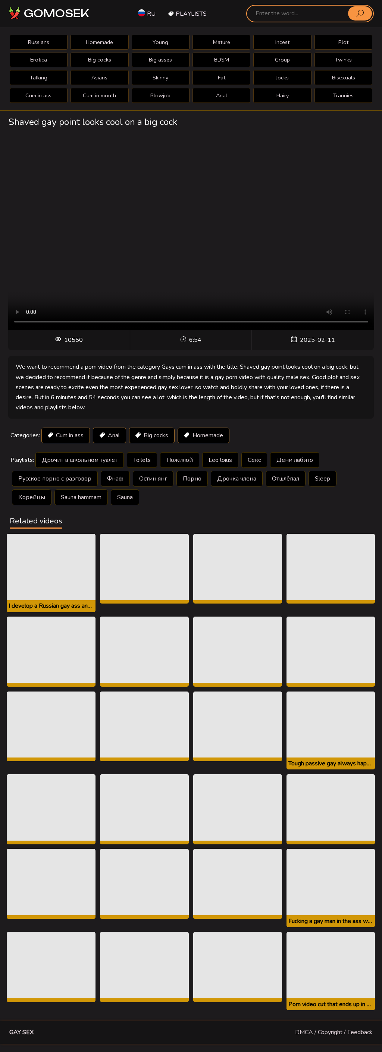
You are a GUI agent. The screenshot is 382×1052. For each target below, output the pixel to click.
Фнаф (115, 479)
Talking (38, 77)
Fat (221, 77)
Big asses (160, 59)
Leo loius (220, 460)
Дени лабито (294, 460)
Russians (38, 42)
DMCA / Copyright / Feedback (334, 1032)
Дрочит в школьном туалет (80, 460)
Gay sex (21, 1032)
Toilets (142, 460)
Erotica (38, 59)
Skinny (160, 77)
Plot (343, 42)
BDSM (221, 59)
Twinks (343, 59)
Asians (99, 77)
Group (282, 59)
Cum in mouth (99, 95)
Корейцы (31, 497)
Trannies (343, 95)
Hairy (282, 95)
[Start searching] (360, 13)
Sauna (125, 497)
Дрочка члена (236, 479)
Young (160, 42)
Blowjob (160, 95)
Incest (282, 42)
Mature (221, 42)
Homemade (99, 42)
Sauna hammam (81, 497)
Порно (192, 479)
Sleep (322, 479)
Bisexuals (343, 77)
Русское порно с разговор (54, 479)
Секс (254, 460)
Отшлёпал (285, 479)
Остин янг (153, 479)
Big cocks (99, 59)
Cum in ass (38, 95)
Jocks (282, 77)
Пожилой (179, 460)
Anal (221, 95)
